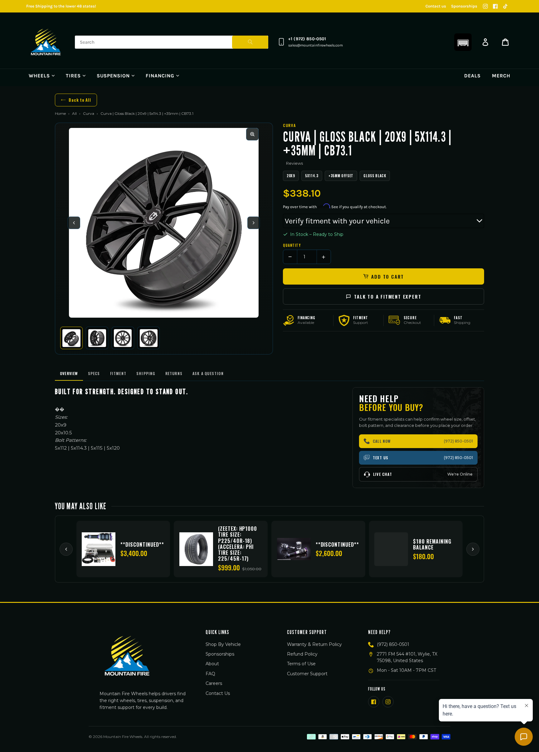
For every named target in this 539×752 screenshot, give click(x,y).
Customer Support (307, 673)
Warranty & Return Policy (314, 644)
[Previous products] (66, 549)
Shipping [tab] (145, 373)
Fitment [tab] (118, 373)
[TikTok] (505, 6)
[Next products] (472, 549)
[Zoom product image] (252, 134)
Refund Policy (302, 654)
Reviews (294, 163)
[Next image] (253, 223)
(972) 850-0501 (393, 644)
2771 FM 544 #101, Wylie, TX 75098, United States (407, 657)
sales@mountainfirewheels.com (315, 45)
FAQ (210, 673)
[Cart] (505, 42)
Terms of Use (301, 664)
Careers (214, 683)
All (74, 113)
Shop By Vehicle (223, 644)
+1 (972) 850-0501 (307, 39)
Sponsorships (464, 6)
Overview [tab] (69, 373)
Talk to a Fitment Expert (387, 296)
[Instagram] (485, 6)
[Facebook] (495, 6)
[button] (463, 42)
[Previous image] (74, 223)
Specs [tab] (94, 373)
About (212, 664)
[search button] (250, 42)
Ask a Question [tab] (208, 373)
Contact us (435, 6)
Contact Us (218, 693)
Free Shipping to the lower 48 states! (61, 6)
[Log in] (485, 42)
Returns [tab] (173, 373)
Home (60, 113)
